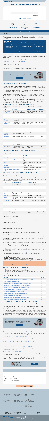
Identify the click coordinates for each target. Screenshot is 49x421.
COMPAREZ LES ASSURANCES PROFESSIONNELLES (24, 386)
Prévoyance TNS (5, 402)
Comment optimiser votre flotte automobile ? (10, 374)
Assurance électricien (16, 393)
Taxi (4, 162)
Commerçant (6, 165)
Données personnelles (30, 418)
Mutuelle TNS (36, 1)
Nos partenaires (39, 393)
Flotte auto (31, 1)
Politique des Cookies (23, 418)
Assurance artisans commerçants (18, 394)
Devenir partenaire (39, 398)
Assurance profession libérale (17, 395)
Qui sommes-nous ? (39, 391)
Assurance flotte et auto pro (6, 394)
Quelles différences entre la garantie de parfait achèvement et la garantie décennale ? (29, 394)
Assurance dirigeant (5, 399)
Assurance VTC (16, 391)
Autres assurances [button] (41, 1)
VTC (5, 162)
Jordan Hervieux (17, 362)
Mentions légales (17, 418)
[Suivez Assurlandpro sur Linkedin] (41, 413)
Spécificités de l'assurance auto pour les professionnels (12, 380)
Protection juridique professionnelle (7, 140)
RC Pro (14, 1)
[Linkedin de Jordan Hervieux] (21, 362)
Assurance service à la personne (18, 398)
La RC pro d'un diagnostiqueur (28, 406)
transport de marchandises (29, 264)
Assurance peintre (16, 399)
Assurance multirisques (26, 1)
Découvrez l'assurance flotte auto (9, 376)
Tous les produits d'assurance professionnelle (18, 31)
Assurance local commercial (6, 396)
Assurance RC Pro (5, 391)
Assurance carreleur (16, 400)
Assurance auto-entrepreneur (17, 402)
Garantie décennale (19, 1)
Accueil (11, 31)
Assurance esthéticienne (17, 396)
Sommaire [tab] (5, 33)
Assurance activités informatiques (18, 401)
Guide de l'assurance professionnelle (29, 391)
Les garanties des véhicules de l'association (10, 378)
